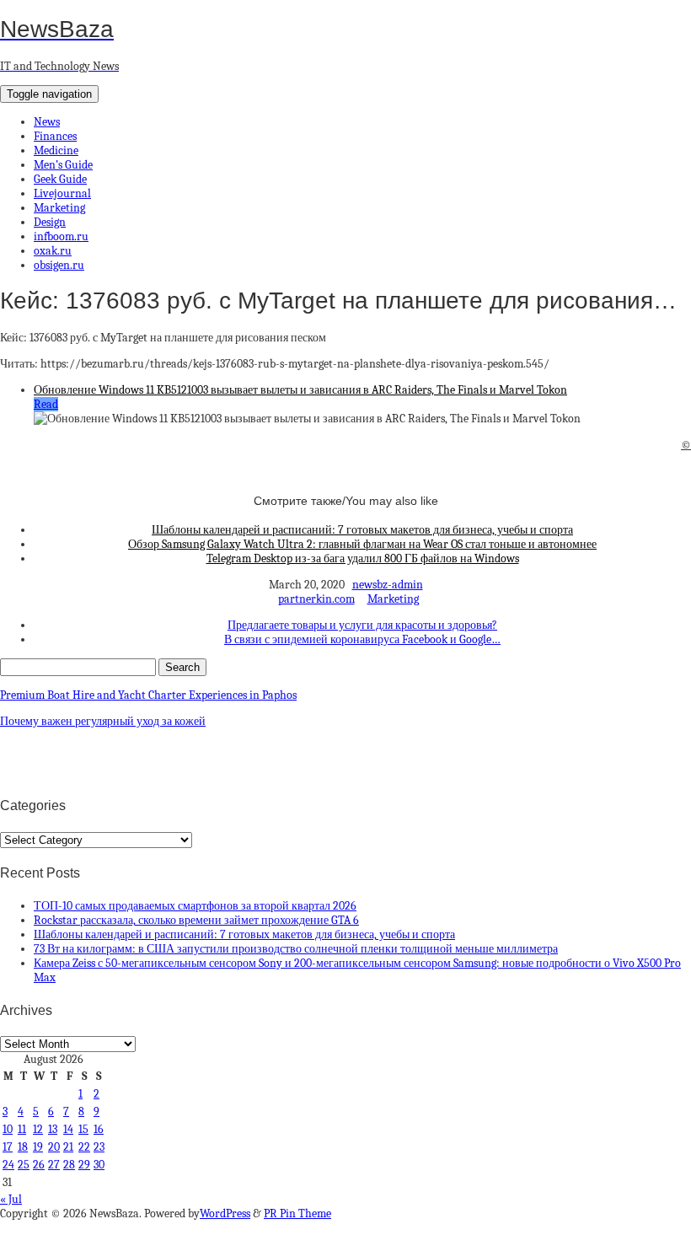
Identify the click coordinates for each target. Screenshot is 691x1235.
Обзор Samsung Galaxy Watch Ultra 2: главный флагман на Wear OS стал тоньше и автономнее (362, 544)
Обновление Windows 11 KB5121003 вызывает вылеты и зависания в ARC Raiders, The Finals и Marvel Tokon (300, 390)
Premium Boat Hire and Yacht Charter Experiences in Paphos (148, 695)
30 (99, 1164)
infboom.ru (61, 236)
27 (54, 1164)
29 (84, 1164)
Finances (55, 136)
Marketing (59, 208)
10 (8, 1129)
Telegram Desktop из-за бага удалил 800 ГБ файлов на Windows (362, 558)
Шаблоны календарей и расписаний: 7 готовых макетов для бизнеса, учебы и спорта (362, 530)
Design (50, 222)
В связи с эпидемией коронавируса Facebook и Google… (362, 639)
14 (68, 1129)
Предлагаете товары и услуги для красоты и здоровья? (362, 625)
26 (39, 1164)
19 (38, 1147)
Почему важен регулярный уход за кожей (103, 721)
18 (23, 1147)
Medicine (56, 150)
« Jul (11, 1199)
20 (54, 1147)
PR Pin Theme (297, 1213)
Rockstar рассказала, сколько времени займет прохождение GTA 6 (196, 920)
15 (83, 1129)
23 (99, 1147)
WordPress (225, 1213)
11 (22, 1129)
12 (38, 1129)
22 (84, 1147)
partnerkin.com (316, 599)
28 (69, 1164)
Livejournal (62, 193)
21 (68, 1147)
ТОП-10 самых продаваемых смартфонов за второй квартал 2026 (195, 906)
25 (23, 1164)
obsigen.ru (59, 265)
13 (52, 1129)
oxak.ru (53, 251)
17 (8, 1147)
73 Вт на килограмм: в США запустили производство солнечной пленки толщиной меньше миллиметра (296, 949)
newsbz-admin (387, 584)
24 (8, 1164)
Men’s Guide (63, 165)
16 (99, 1129)
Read (46, 404)
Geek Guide (60, 179)
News (47, 122)
